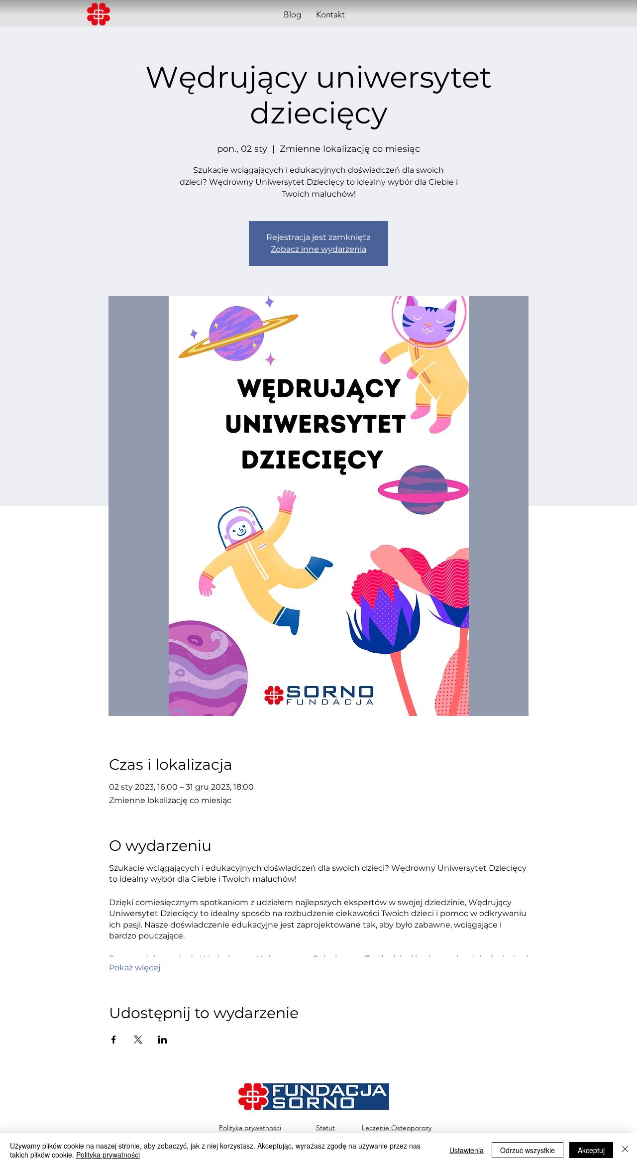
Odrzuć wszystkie (527, 1150)
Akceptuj (591, 1150)
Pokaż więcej (134, 967)
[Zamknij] (625, 1150)
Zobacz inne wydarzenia (318, 249)
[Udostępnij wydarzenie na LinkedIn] (162, 1040)
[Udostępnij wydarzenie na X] (138, 1040)
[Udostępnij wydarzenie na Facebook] (113, 1040)
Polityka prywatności (108, 1155)
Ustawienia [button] (466, 1150)
